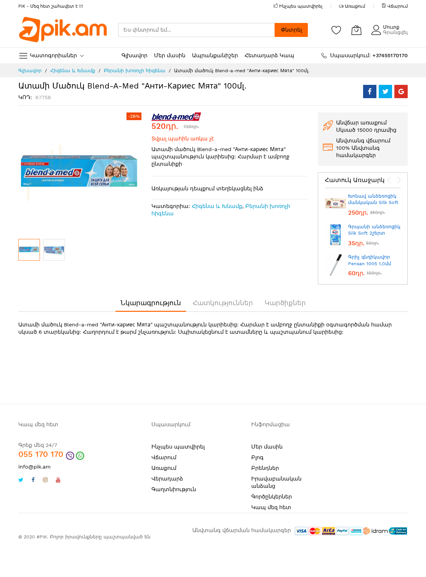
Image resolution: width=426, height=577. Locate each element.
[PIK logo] (63, 30)
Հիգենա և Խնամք (72, 70)
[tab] (150, 302)
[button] (54, 250)
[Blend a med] (176, 116)
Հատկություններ (223, 303)
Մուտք (391, 27)
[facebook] (33, 481)
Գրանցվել (395, 32)
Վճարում (397, 6)
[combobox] (196, 30)
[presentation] (389, 180)
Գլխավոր (30, 70)
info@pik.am (34, 467)
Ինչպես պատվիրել (300, 6)
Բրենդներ (265, 468)
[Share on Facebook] (369, 91)
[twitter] (20, 481)
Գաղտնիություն (173, 489)
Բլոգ (257, 457)
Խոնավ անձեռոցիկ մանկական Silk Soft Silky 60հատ (373, 202)
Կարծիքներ (285, 303)
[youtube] (58, 481)
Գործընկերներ (271, 496)
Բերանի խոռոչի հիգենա (134, 70)
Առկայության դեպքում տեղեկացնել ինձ (207, 188)
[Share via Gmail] (401, 91)
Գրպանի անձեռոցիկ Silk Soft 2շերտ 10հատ (374, 233)
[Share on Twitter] (385, 91)
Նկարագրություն (150, 303)
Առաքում (355, 6)
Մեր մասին (267, 447)
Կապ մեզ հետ (271, 507)
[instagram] (45, 481)
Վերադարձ (167, 479)
